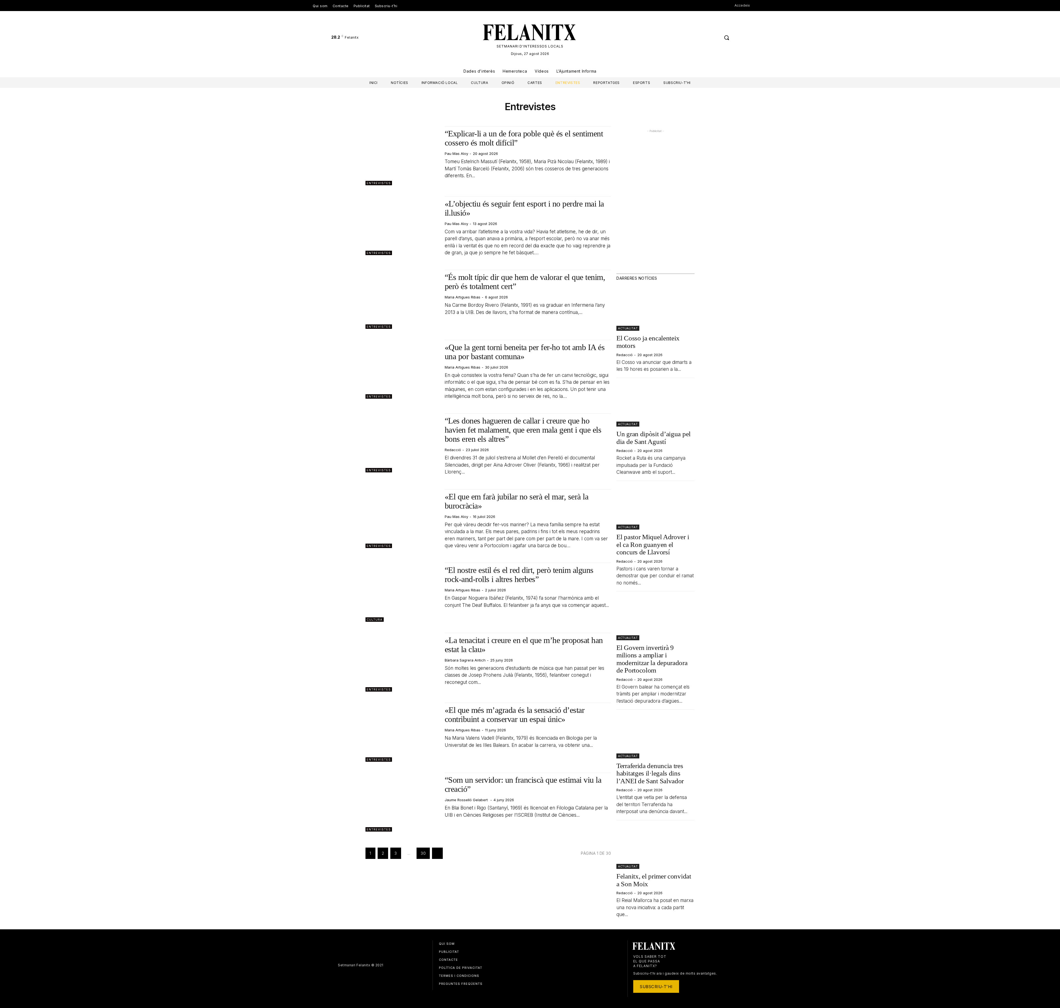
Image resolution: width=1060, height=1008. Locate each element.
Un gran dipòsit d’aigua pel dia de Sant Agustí (653, 437)
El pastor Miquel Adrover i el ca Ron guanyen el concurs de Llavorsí (652, 544)
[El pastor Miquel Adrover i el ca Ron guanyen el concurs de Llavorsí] (655, 508)
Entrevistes (379, 183)
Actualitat (628, 328)
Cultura (375, 619)
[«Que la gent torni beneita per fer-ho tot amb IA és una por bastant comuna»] (402, 369)
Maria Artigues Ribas (462, 297)
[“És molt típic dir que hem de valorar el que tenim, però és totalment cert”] (402, 299)
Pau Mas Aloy (456, 153)
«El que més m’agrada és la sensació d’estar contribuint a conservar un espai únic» (515, 714)
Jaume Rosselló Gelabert (467, 800)
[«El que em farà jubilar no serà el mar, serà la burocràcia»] (402, 518)
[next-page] (437, 853)
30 (423, 853)
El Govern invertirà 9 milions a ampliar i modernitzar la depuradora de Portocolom (652, 659)
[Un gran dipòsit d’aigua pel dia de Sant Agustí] (655, 405)
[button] (726, 37)
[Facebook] (704, 37)
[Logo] (530, 32)
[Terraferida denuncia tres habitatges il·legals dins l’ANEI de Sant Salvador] (655, 736)
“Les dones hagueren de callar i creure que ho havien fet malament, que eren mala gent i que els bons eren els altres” (523, 429)
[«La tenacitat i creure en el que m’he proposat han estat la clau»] (402, 662)
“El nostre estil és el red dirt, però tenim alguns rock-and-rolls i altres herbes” (519, 574)
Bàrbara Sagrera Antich (465, 660)
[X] (715, 37)
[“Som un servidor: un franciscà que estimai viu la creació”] (402, 802)
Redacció (453, 450)
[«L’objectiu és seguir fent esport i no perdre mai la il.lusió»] (402, 225)
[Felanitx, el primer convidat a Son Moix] (655, 847)
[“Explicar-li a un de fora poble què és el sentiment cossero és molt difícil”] (402, 155)
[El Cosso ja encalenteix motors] (655, 308)
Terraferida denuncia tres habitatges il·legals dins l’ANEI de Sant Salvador (650, 773)
